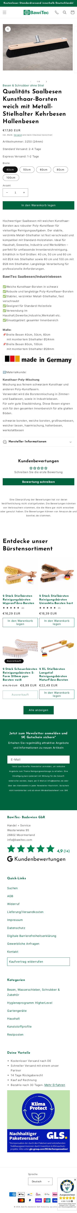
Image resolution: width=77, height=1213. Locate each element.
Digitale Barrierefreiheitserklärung (31, 936)
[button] (4, 12)
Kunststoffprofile (19, 1026)
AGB (10, 896)
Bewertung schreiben (38, 482)
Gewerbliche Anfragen (23, 943)
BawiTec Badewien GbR (30, 1207)
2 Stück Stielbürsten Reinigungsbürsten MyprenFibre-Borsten (18, 600)
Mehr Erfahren (54, 1085)
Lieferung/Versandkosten (25, 912)
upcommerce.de (56, 1207)
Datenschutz (16, 928)
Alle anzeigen (38, 710)
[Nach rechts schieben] (46, 82)
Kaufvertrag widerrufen (26, 961)
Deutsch (37, 1181)
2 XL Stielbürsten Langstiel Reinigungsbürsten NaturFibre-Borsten (53, 674)
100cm (10, 177)
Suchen (12, 888)
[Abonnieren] (66, 759)
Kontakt (12, 951)
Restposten (15, 1034)
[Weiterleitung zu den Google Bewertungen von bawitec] (38, 861)
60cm (43, 169)
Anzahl (7, 185)
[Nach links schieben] (31, 82)
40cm (10, 169)
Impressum (15, 920)
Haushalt (13, 1018)
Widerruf (13, 904)
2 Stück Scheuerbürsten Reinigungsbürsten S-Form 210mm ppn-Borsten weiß (20, 674)
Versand (18, 135)
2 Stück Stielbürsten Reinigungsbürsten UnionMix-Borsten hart (56, 600)
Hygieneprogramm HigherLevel (29, 1003)
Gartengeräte (17, 1010)
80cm (60, 169)
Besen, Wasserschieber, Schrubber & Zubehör (33, 992)
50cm (27, 169)
